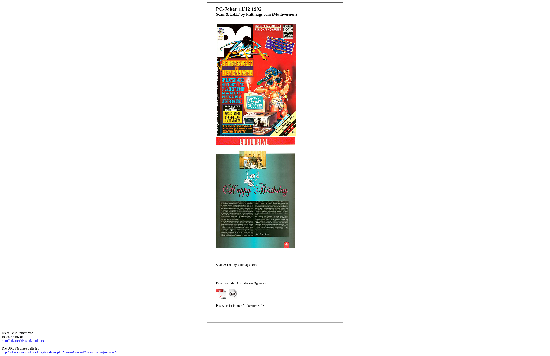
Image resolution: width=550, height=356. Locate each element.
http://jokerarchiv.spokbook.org (23, 340)
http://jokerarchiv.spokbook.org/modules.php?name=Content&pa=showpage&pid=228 (60, 352)
